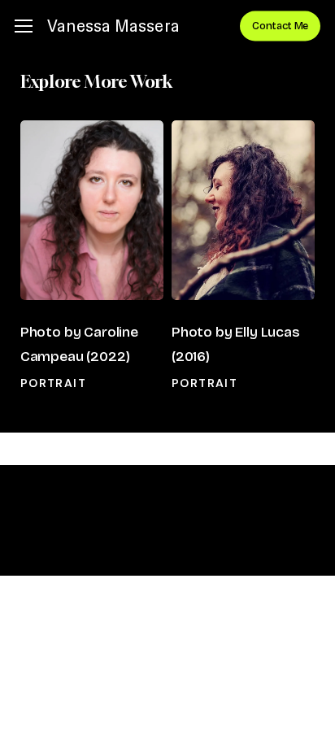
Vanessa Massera (113, 26)
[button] (24, 26)
